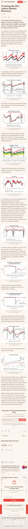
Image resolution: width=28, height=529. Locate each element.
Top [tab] (2, 462)
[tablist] (7, 445)
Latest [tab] (6, 462)
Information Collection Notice (18, 509)
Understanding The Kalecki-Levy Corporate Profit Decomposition (10, 466)
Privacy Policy (15, 511)
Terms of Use (21, 508)
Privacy (15, 518)
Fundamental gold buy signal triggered (9, 478)
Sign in (25, 2)
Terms (19, 518)
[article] (14, 470)
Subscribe (20, 2)
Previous (5, 435)
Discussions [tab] (11, 462)
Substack (7, 526)
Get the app (20, 522)
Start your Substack (10, 522)
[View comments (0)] (5, 17)
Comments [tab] (4, 445)
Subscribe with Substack (15, 505)
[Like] (2, 17)
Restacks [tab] (10, 445)
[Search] (25, 462)
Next (23, 435)
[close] (24, 481)
